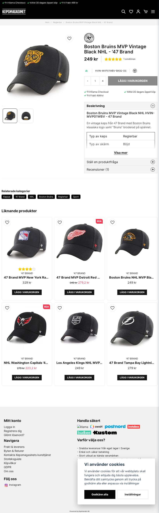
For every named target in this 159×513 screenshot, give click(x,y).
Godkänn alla (100, 494)
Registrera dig (13, 431)
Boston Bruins (46, 196)
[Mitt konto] (138, 11)
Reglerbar (57, 22)
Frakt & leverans (14, 446)
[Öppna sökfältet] (123, 11)
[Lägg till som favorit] (131, 11)
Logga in (9, 426)
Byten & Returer (14, 450)
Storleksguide (12, 459)
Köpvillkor (10, 463)
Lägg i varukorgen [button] (27, 292)
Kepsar (6, 196)
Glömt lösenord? (14, 435)
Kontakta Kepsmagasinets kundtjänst (27, 455)
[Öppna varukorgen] (145, 11)
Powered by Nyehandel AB (79, 511)
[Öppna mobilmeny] (153, 11)
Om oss (8, 471)
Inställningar (133, 494)
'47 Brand (20, 196)
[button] (69, 38)
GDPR (7, 467)
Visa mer (121, 153)
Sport (76, 196)
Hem (47, 22)
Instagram (15, 484)
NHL (32, 196)
